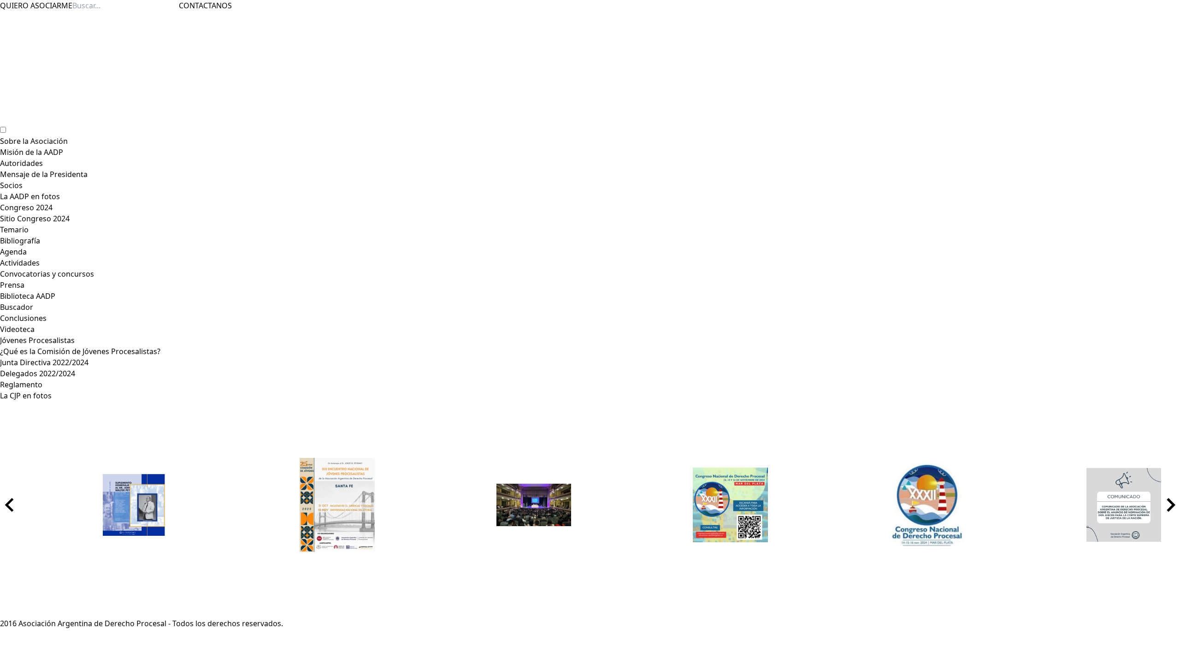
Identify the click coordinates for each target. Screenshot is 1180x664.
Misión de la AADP (31, 152)
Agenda (13, 252)
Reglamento (21, 384)
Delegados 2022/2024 (37, 373)
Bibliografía (20, 241)
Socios (11, 185)
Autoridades (21, 163)
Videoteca (17, 329)
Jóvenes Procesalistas (37, 340)
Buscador (16, 307)
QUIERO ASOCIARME (36, 5)
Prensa (12, 285)
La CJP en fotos (26, 396)
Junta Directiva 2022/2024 (44, 362)
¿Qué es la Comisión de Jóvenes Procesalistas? (80, 351)
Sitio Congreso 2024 (35, 218)
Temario (14, 230)
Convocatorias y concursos (47, 274)
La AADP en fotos (30, 196)
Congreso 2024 (26, 207)
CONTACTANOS (205, 5)
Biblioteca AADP (27, 296)
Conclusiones (23, 318)
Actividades (20, 263)
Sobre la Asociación (34, 141)
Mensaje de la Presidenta (44, 174)
